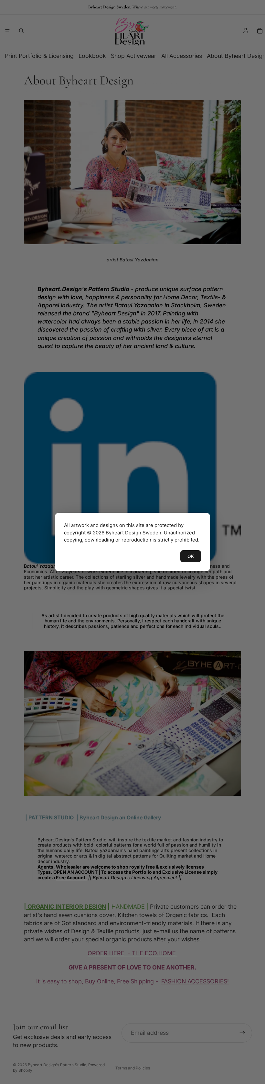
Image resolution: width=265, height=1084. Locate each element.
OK (190, 556)
